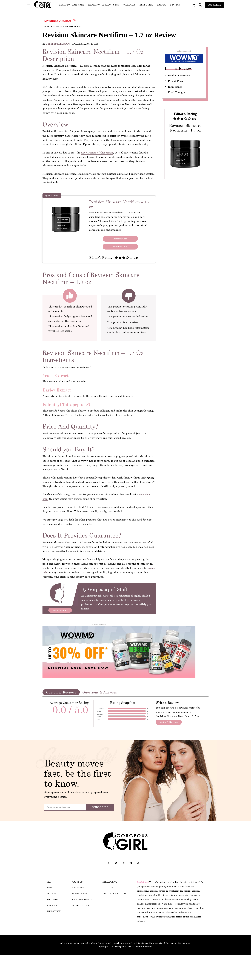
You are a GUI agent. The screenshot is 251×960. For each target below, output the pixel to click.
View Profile (60, 610)
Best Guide (146, 5)
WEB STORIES (54, 911)
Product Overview (179, 75)
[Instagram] (123, 862)
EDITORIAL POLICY (82, 899)
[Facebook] (108, 862)
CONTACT (107, 887)
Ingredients (175, 86)
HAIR (49, 887)
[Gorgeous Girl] (43, 8)
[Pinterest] (130, 862)
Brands (161, 5)
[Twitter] (115, 862)
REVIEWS (52, 905)
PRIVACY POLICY (80, 905)
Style (105, 5)
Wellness (129, 5)
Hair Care (78, 5)
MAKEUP (51, 893)
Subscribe (214, 5)
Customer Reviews (61, 692)
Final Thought (176, 92)
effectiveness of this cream (97, 152)
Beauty (63, 5)
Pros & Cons (175, 81)
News (116, 5)
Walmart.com (120, 246)
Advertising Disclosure (57, 20)
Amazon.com (120, 238)
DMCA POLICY (109, 882)
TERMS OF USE (79, 893)
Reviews (175, 5)
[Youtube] (138, 862)
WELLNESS (52, 899)
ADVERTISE (78, 887)
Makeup (93, 5)
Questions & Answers (99, 692)
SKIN (49, 882)
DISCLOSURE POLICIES (114, 893)
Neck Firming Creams (68, 26)
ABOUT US (77, 882)
